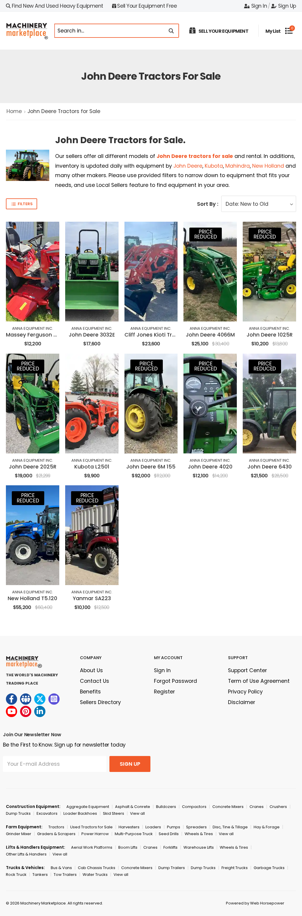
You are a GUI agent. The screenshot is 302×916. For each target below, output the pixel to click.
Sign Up (287, 5)
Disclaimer (241, 702)
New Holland (268, 165)
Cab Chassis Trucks (96, 868)
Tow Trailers (65, 874)
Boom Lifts (127, 847)
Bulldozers (166, 807)
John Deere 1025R (270, 334)
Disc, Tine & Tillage (230, 827)
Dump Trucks (18, 813)
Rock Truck (16, 874)
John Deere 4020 (210, 466)
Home (14, 111)
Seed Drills (169, 834)
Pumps (173, 827)
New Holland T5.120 (32, 598)
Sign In (259, 5)
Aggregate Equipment (87, 807)
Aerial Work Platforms (91, 847)
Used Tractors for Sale (91, 827)
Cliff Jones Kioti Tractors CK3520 (167, 334)
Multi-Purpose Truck (134, 834)
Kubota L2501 (91, 466)
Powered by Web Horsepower (255, 903)
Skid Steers (113, 813)
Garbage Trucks (269, 868)
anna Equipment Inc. (32, 328)
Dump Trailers (171, 868)
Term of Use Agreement (259, 681)
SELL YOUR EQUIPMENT (223, 31)
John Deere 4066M (210, 334)
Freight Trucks (234, 868)
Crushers (278, 807)
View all (137, 813)
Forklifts (170, 847)
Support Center (247, 670)
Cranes (257, 807)
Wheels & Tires (199, 834)
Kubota (214, 165)
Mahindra (237, 165)
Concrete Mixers (228, 807)
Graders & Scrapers (56, 834)
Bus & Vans (61, 868)
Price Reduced (205, 234)
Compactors (194, 807)
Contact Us (94, 681)
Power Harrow (95, 834)
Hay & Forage (267, 827)
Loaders (153, 827)
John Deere (187, 165)
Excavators (47, 813)
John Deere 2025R (32, 466)
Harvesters (129, 827)
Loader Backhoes (80, 813)
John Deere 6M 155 (150, 466)
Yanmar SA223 (92, 598)
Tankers (40, 874)
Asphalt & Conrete (132, 807)
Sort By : (207, 204)
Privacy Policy (245, 691)
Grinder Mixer (18, 834)
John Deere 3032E (92, 334)
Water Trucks (95, 874)
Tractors (56, 827)
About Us (91, 670)
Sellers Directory (100, 702)
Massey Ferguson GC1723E (40, 334)
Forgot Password (175, 681)
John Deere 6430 (269, 466)
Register (164, 691)
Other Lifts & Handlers (26, 854)
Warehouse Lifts (198, 847)
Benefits (90, 691)
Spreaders (196, 827)
